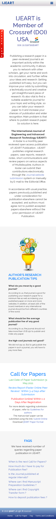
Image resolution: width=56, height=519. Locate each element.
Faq (31, 515)
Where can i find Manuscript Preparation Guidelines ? (24, 483)
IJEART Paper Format (33, 421)
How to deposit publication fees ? (27, 497)
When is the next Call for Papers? (27, 461)
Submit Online (40, 418)
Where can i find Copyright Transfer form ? (23, 491)
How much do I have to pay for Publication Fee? (26, 468)
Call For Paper (21, 515)
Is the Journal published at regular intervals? (23, 475)
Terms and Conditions (44, 515)
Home (10, 515)
